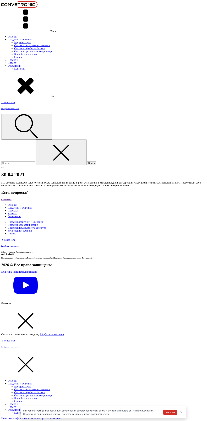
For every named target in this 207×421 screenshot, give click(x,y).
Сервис (18, 57)
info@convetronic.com (10, 109)
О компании (14, 65)
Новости (12, 62)
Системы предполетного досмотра (33, 51)
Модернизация (22, 42)
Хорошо (170, 412)
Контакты (19, 68)
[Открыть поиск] (26, 127)
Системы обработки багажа (29, 48)
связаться (6, 199)
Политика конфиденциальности (19, 271)
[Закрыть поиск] (61, 152)
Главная (12, 36)
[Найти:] (18, 163)
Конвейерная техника (26, 54)
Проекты (13, 60)
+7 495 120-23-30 (8, 103)
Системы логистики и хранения (32, 45)
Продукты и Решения (20, 39)
